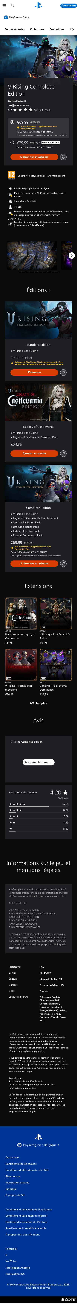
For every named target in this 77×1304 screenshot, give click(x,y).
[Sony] (68, 1302)
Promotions (57, 29)
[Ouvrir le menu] (4, 5)
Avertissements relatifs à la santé (26, 1081)
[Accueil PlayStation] (38, 5)
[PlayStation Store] (17, 17)
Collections (37, 29)
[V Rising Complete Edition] (32, 255)
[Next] (72, 255)
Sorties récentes (15, 29)
